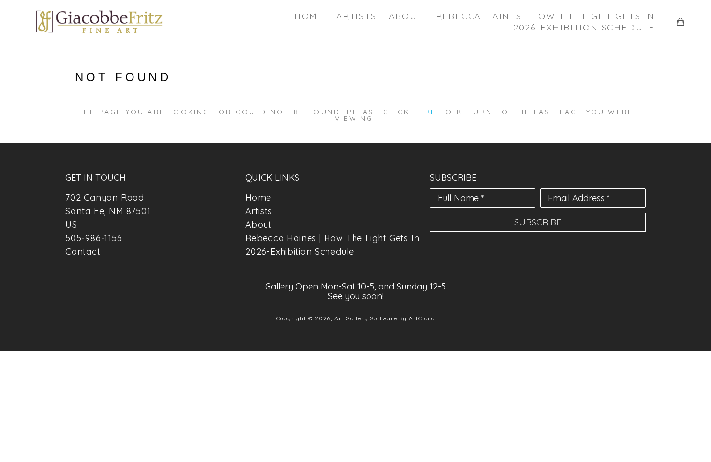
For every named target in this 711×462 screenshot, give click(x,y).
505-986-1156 (93, 238)
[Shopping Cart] (680, 21)
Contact (83, 251)
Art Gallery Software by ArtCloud (384, 318)
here (424, 111)
